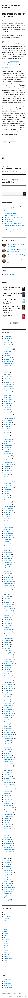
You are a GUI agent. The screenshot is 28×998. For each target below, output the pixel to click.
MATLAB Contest (9, 274)
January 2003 (7, 755)
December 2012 (8, 506)
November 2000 (8, 810)
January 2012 (7, 529)
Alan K (6, 912)
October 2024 (8, 365)
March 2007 (7, 650)
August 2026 (7, 336)
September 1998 (8, 854)
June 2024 (7, 374)
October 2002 (8, 761)
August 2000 (7, 816)
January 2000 (7, 826)
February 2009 (8, 602)
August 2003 (7, 741)
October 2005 (8, 686)
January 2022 (7, 416)
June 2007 (7, 644)
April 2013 (6, 497)
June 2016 (6, 470)
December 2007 (8, 632)
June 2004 (7, 720)
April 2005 (7, 699)
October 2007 (8, 636)
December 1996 (8, 885)
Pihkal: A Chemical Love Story (11, 287)
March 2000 (7, 824)
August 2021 (7, 426)
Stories (6, 956)
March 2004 (7, 726)
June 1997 (6, 877)
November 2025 (8, 351)
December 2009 (8, 581)
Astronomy (7, 916)
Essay (5, 931)
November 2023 (8, 389)
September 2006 (9, 663)
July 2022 (6, 405)
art (4, 914)
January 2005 (7, 705)
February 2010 (8, 577)
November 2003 (8, 734)
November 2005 (8, 684)
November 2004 (8, 709)
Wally (5, 962)
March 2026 (7, 345)
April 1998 (7, 862)
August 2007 (7, 640)
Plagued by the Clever (10, 221)
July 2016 (6, 468)
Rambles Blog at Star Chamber (9, 993)
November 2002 (8, 759)
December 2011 (8, 531)
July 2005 (6, 692)
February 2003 (8, 753)
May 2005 (6, 697)
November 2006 (8, 659)
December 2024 (8, 361)
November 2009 (8, 583)
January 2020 (7, 453)
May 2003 (6, 747)
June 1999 (7, 835)
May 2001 (6, 797)
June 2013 (6, 493)
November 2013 (8, 483)
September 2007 (8, 638)
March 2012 (7, 525)
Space (5, 952)
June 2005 (7, 694)
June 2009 (7, 594)
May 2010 (6, 571)
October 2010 (7, 560)
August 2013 (7, 489)
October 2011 (7, 535)
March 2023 (7, 395)
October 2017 (7, 460)
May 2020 (6, 449)
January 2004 (7, 730)
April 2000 (7, 822)
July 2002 (6, 768)
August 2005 (7, 690)
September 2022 (8, 401)
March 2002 (7, 776)
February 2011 (8, 552)
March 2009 (7, 600)
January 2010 (7, 579)
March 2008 (7, 625)
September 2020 (8, 443)
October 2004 (8, 711)
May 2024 (6, 376)
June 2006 (7, 669)
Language (6, 939)
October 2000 (8, 812)
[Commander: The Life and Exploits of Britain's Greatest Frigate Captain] (23, 307)
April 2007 (7, 648)
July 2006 (6, 667)
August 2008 (7, 615)
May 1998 (6, 860)
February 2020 (8, 451)
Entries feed (7, 983)
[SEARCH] (24, 194)
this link (12, 50)
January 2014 (7, 479)
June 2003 (7, 745)
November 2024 (8, 363)
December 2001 (8, 782)
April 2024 (7, 378)
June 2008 (7, 619)
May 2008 (6, 621)
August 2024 (7, 370)
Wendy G (6, 964)
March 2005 (7, 701)
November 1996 (8, 887)
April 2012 (7, 523)
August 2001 (7, 791)
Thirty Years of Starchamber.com (13, 217)
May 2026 (7, 340)
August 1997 (7, 875)
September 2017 (8, 462)
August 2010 (7, 565)
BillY (5, 920)
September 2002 (8, 764)
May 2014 (6, 477)
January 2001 (7, 805)
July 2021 (6, 428)
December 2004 (8, 707)
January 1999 (7, 845)
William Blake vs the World (11, 315)
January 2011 (7, 554)
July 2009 (6, 592)
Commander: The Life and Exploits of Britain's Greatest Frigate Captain (11, 308)
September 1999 (8, 831)
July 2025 (6, 353)
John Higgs (6, 316)
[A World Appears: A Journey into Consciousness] (23, 294)
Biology (6, 923)
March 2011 (7, 550)
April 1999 (7, 839)
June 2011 (6, 544)
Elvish (5, 929)
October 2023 (8, 391)
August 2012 (7, 514)
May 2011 (6, 546)
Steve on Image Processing (10, 109)
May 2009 (7, 596)
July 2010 (6, 567)
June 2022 (7, 407)
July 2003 (6, 743)
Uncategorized (8, 958)
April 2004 (7, 724)
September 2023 (8, 393)
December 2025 (8, 349)
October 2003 (8, 736)
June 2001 (6, 795)
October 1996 (8, 889)
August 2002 (7, 766)
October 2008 (8, 611)
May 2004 (6, 722)
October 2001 (7, 787)
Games (6, 933)
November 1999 (8, 828)
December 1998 (8, 847)
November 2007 (8, 634)
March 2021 (7, 437)
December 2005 (8, 682)
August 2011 (7, 539)
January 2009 (8, 604)
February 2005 (8, 703)
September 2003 (8, 738)
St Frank (6, 954)
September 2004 (8, 713)
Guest (5, 935)
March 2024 (7, 380)
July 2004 (6, 717)
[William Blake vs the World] (23, 316)
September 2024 (8, 368)
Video (5, 960)
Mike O (6, 946)
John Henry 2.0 (8, 219)
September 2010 (8, 562)
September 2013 (8, 487)
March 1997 (7, 881)
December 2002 (8, 757)
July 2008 (6, 617)
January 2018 (7, 458)
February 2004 (8, 728)
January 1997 (7, 883)
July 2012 (6, 516)
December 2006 (8, 657)
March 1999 (7, 841)
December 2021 (8, 418)
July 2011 (6, 541)
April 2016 (7, 474)
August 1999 (7, 833)
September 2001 (8, 789)
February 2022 (8, 414)
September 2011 (8, 537)
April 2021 (7, 435)
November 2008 (8, 609)
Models (6, 948)
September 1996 (8, 891)
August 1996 (7, 893)
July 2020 (6, 447)
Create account (8, 979)
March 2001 (7, 801)
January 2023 (7, 397)
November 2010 (8, 558)
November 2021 (8, 420)
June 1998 (7, 858)
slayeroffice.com (7, 67)
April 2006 (7, 673)
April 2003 (7, 749)
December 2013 (8, 481)
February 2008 (8, 627)
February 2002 (8, 778)
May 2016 (6, 472)
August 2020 (7, 445)
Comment (7, 927)
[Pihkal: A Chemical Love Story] (23, 288)
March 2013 (7, 500)
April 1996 (7, 900)
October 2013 (7, 485)
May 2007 (6, 646)
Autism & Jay (7, 918)
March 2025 (7, 357)
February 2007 (8, 653)
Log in (5, 981)
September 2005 (8, 688)
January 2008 (7, 629)
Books (5, 925)
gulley (6, 158)
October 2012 (7, 510)
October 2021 (7, 422)
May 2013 (6, 495)
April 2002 (7, 774)
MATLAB (20, 158)
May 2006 (7, 671)
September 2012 (8, 512)
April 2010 (7, 573)
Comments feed (8, 985)
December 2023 (8, 386)
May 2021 (6, 433)
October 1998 (8, 852)
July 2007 (6, 642)
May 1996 (6, 898)
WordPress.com (8, 987)
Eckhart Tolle (6, 303)
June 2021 (6, 430)
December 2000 (8, 808)
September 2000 (8, 814)
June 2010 (6, 569)
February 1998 (8, 866)
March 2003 (7, 751)
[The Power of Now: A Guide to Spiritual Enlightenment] (23, 301)
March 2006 (7, 676)
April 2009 (7, 598)
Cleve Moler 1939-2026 (11, 211)
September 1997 (8, 872)
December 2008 (8, 606)
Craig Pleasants (11, 249)
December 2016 (8, 464)
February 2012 (8, 527)
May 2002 (6, 772)
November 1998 (8, 849)
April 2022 (7, 412)
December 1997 (8, 870)
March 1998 (7, 864)
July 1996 (6, 896)
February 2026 (8, 347)
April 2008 (7, 623)
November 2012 (8, 508)
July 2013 (6, 491)
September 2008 (8, 613)
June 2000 (7, 820)
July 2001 (6, 793)
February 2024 (8, 382)
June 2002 (7, 770)
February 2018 (8, 456)
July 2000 (6, 818)
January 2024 (7, 384)
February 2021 (8, 439)
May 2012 (6, 521)
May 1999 (6, 837)
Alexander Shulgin (7, 289)
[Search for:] (12, 194)
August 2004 (7, 715)
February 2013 (8, 502)
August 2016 (7, 466)
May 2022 (6, 409)
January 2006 (8, 680)
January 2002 (7, 780)
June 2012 (6, 518)
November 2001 (8, 785)
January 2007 (7, 655)
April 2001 (7, 799)
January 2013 (7, 504)
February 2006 (8, 678)
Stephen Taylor (6, 312)
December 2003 (8, 732)
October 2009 (8, 585)
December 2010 (8, 556)
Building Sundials (19, 88)
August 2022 (7, 403)
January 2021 (7, 441)
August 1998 (7, 856)
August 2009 (7, 590)
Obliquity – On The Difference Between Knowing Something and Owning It (14, 226)
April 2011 (6, 548)
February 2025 (8, 359)
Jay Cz (5, 937)
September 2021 (8, 424)
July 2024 (6, 372)
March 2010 (7, 575)
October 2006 (8, 661)
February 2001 (8, 803)
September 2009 (9, 588)
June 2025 (7, 355)
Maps (5, 941)
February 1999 (8, 843)
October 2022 (8, 399)
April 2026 (7, 342)
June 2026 (7, 338)
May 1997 (6, 879)
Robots (6, 950)
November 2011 (8, 533)
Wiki (5, 967)
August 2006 (7, 665)
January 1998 (7, 868)
